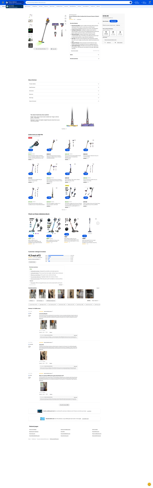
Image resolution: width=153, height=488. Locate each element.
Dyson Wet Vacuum (95, 431)
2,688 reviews (40, 257)
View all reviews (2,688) (64, 404)
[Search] (131, 2)
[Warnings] (98, 98)
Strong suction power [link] (35, 278)
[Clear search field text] (127, 2)
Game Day (66, 6)
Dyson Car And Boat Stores (65, 429)
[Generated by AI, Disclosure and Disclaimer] (98, 51)
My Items (79, 6)
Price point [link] (33, 282)
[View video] (65, 24)
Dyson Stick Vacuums (64, 435)
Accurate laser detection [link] (36, 276)
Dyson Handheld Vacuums (65, 433)
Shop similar (113, 21)
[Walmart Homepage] (3, 2)
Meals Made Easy (73, 6)
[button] (136, 2)
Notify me (118, 25)
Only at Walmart (86, 6)
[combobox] (78, 2)
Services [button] (12, 6)
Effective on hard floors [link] (35, 275)
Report (51, 332)
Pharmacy (46, 6)
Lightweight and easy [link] (35, 271)
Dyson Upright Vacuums (96, 435)
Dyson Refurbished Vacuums (34, 435)
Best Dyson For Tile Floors (33, 431)
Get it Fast (40, 6)
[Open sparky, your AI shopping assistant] (149, 484)
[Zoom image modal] (65, 21)
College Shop (34, 6)
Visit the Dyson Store (72, 14)
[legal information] (112, 17)
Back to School (27, 6)
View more (63, 209)
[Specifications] (98, 87)
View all (98, 287)
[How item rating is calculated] (39, 259)
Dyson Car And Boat (32, 429)
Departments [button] (4, 6)
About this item (32, 80)
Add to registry (119, 42)
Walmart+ (98, 6)
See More (63, 128)
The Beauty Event (59, 6)
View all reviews (32, 261)
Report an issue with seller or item (110, 39)
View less (60, 284)
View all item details (74, 50)
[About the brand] (98, 101)
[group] (75, 19)
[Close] (22, 6)
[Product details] (98, 84)
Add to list (109, 42)
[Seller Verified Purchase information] (52, 311)
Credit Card (93, 6)
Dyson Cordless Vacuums (96, 433)
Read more (41, 318)
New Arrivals (52, 6)
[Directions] (98, 91)
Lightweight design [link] (35, 273)
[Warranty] (98, 94)
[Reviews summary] (76, 19)
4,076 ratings (79, 19)
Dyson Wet (63, 431)
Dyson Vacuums (32, 433)
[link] (89, 293)
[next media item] (66, 30)
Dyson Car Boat (95, 429)
